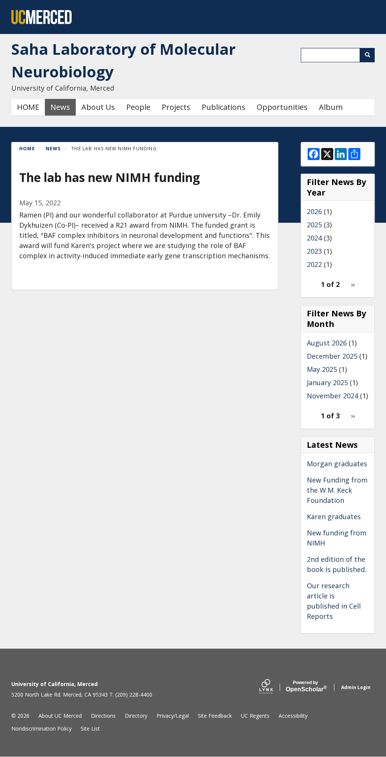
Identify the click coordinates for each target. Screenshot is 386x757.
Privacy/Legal (172, 715)
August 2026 (327, 342)
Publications (223, 107)
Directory (136, 715)
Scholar (305, 686)
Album (331, 107)
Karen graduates (334, 516)
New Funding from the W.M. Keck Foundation (337, 490)
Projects (176, 107)
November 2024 (332, 395)
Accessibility (293, 715)
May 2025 (322, 369)
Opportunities (282, 107)
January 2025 (327, 382)
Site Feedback (215, 715)
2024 (314, 237)
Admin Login (356, 687)
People (138, 107)
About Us (98, 107)
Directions (103, 715)
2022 (314, 264)
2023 (314, 251)
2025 (314, 224)
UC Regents (255, 715)
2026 (314, 211)
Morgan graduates (337, 463)
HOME (28, 107)
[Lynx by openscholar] (272, 687)
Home (27, 148)
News (60, 107)
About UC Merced (60, 715)
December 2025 (332, 356)
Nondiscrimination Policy (41, 728)
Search (367, 55)
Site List (90, 728)
